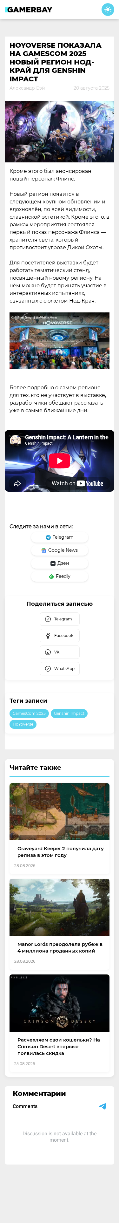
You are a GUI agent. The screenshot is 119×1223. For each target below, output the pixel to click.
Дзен (63, 563)
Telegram (63, 537)
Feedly (63, 576)
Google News (63, 550)
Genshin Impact (69, 713)
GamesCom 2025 (29, 713)
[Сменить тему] (108, 9)
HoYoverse (23, 724)
